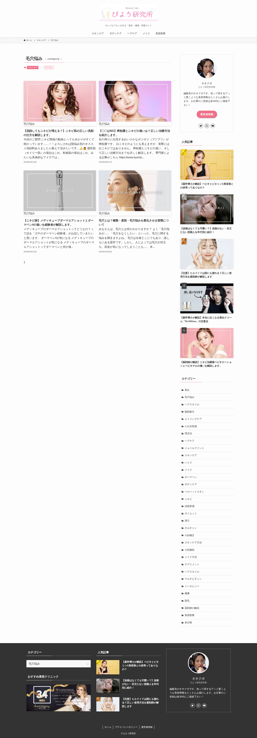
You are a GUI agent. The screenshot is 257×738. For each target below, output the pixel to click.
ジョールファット (194, 448)
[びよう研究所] (128, 13)
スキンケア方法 (193, 542)
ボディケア (191, 484)
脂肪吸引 (189, 411)
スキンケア (33, 67)
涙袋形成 (189, 506)
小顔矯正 (189, 535)
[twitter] (201, 126)
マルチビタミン (193, 578)
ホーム (108, 727)
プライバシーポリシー (126, 727)
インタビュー (192, 586)
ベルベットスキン (194, 491)
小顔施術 (189, 549)
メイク (188, 469)
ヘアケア (189, 440)
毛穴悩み (189, 397)
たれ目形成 (191, 426)
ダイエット (191, 513)
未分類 (188, 622)
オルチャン (191, 528)
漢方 (187, 520)
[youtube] (212, 126)
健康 (187, 593)
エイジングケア (193, 418)
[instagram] (207, 126)
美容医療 (189, 615)
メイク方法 (191, 557)
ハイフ (188, 462)
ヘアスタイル (192, 404)
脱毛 (187, 600)
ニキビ (188, 499)
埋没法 (188, 433)
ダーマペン (191, 477)
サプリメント (192, 564)
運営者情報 (206, 114)
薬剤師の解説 (192, 608)
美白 (187, 389)
